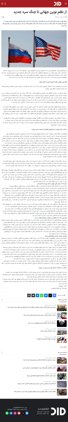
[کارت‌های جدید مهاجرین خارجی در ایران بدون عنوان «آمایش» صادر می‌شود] (62, 384)
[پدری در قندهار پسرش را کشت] (62, 331)
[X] (50, 295)
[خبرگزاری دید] (57, 3)
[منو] (2, 4)
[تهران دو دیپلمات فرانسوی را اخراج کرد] (62, 339)
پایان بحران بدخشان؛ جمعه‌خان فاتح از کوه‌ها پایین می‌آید (41, 376)
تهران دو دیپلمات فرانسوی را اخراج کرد (46, 339)
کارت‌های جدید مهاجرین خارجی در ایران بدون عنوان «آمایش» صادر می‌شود (37, 384)
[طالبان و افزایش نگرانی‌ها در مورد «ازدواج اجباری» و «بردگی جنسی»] (62, 368)
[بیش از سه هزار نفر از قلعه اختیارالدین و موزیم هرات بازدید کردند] (62, 360)
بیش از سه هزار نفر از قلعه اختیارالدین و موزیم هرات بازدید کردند (39, 360)
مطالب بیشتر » (63, 347)
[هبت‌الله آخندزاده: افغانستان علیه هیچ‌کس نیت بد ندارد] (62, 323)
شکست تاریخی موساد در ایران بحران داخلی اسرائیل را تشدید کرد (39, 315)
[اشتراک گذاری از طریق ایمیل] (33, 295)
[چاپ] (29, 295)
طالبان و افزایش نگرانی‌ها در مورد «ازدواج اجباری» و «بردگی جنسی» (39, 368)
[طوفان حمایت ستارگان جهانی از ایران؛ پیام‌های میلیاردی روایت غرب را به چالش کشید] (62, 392)
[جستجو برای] (66, 4)
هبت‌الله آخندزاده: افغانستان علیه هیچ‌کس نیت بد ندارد (42, 323)
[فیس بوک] (54, 295)
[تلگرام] (37, 295)
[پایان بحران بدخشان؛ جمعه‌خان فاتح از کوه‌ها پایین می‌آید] (62, 376)
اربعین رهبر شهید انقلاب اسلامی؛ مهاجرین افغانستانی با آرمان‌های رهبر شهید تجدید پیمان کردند (31, 307)
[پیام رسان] (46, 295)
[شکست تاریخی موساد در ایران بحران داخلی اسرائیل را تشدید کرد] (62, 315)
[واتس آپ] (41, 295)
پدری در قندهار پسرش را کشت (48, 331)
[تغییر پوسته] (5, 4)
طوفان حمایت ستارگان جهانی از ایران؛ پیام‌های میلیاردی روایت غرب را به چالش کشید (35, 392)
